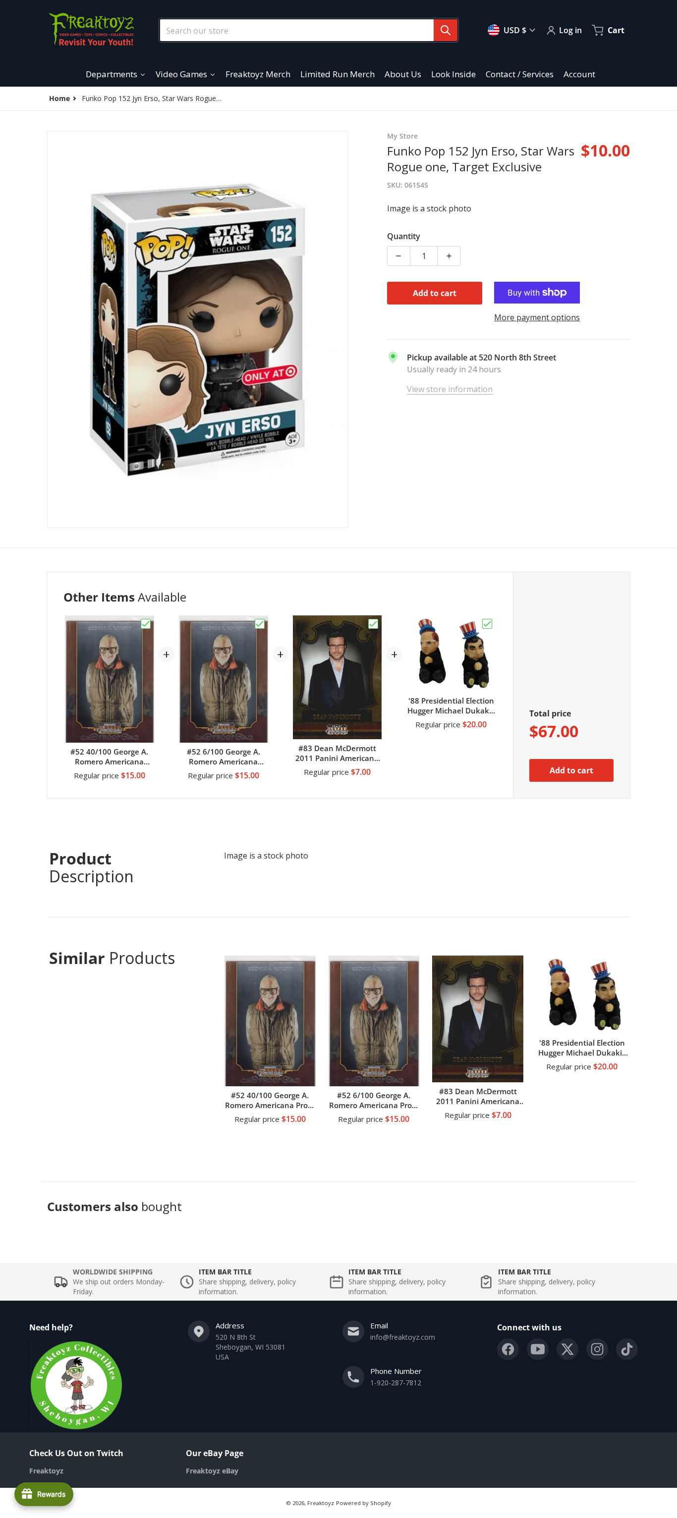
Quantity (403, 236)
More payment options (537, 317)
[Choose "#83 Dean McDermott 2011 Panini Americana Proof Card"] (373, 624)
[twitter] (567, 1349)
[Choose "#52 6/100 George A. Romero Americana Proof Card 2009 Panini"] (260, 624)
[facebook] (508, 1349)
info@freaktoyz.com (402, 1337)
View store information (450, 389)
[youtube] (538, 1349)
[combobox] (305, 30)
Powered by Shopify (363, 1503)
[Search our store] (445, 30)
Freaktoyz (320, 1503)
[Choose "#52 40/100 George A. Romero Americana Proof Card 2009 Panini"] (146, 624)
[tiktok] (627, 1349)
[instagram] (597, 1349)
